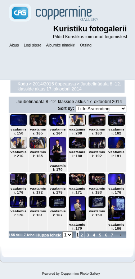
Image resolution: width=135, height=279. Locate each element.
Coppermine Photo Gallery (80, 273)
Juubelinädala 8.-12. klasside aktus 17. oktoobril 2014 (69, 86)
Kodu (23, 84)
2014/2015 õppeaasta (54, 84)
